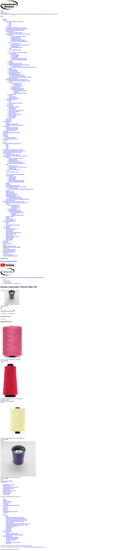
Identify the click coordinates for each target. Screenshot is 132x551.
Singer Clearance (12, 116)
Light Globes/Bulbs (13, 70)
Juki (10, 51)
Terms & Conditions (7, 121)
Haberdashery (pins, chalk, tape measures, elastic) (19, 80)
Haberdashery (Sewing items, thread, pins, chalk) (16, 79)
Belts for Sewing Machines (15, 72)
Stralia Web (27, 547)
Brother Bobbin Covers (17, 38)
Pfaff (10, 24)
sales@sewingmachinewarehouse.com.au (23, 545)
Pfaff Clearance (12, 109)
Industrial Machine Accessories (18, 75)
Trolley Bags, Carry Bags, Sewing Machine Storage (20, 77)
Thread (10, 82)
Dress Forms (9, 119)
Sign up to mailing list (11, 137)
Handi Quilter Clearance (14, 111)
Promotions (5, 131)
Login (2, 11)
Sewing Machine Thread (17, 83)
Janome (10, 61)
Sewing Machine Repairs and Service (11, 132)
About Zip (5, 140)
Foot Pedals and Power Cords (15, 63)
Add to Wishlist (9, 311)
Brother (10, 35)
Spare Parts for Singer (16, 49)
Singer (10, 25)
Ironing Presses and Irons (11, 99)
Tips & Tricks (6, 126)
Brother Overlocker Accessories (18, 36)
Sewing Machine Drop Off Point (10, 138)
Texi (10, 26)
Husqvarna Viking (13, 69)
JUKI (10, 22)
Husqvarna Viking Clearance (15, 114)
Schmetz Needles (15, 54)
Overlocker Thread (16, 86)
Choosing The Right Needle (12, 128)
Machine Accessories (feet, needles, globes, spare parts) (18, 33)
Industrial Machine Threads (17, 88)
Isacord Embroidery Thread (20, 90)
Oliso (10, 101)
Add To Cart (3, 319)
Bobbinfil (16, 91)
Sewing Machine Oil (13, 78)
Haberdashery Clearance (14, 106)
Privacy (7, 122)
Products (5, 20)
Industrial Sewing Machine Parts (16, 74)
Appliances (8, 120)
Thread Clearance (12, 107)
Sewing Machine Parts (14, 73)
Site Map (5, 510)
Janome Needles (15, 56)
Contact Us (5, 135)
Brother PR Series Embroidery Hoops (20, 41)
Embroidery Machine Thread (18, 89)
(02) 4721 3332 (4, 12)
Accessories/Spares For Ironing (15, 103)
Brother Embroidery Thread (20, 93)
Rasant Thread (17, 84)
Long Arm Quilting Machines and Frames (15, 30)
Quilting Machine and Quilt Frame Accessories (19, 64)
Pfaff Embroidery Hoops (17, 47)
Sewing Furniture (10, 31)
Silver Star (11, 104)
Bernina (10, 68)
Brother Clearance (13, 115)
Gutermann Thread (18, 85)
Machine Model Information (12, 127)
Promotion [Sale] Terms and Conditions (14, 125)
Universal (11, 62)
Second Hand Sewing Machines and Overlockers (16, 28)
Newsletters (5, 136)
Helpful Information (7, 536)
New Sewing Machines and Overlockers (15, 21)
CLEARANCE (9, 105)
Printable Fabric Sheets (14, 98)
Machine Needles (12, 53)
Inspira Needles (12, 112)
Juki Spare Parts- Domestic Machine (19, 52)
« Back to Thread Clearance (7, 481)
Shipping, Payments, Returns (12, 123)
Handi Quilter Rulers (16, 65)
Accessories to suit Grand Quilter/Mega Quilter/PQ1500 (24, 67)
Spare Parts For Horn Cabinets (15, 32)
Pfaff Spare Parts (15, 46)
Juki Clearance (12, 117)
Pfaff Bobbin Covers (16, 43)
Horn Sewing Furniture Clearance (16, 110)
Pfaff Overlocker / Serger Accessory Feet (20, 45)
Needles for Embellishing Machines (19, 59)
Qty (1, 308)
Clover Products (12, 96)
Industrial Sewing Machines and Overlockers (16, 27)
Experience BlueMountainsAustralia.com (36, 547)
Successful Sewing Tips (11, 130)
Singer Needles (15, 57)
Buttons (10, 95)
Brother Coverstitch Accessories (18, 40)
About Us (5, 133)
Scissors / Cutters (12, 94)
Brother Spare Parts (16, 37)
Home (4, 19)
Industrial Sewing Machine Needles (19, 58)
